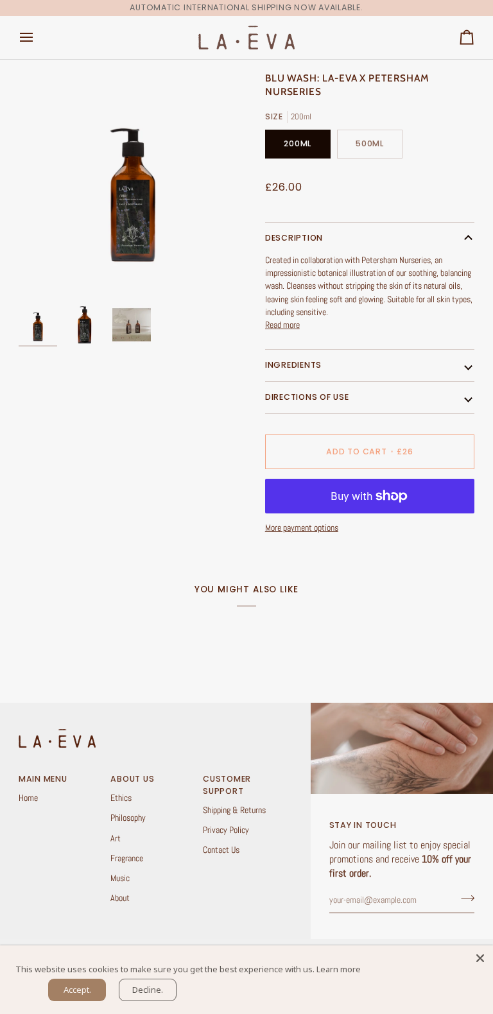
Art (115, 838)
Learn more (338, 969)
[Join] (463, 898)
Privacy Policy (226, 830)
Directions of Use (307, 396)
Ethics (121, 798)
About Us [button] (132, 778)
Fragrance (126, 858)
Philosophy (128, 817)
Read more (282, 325)
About (120, 898)
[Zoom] (132, 185)
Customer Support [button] (227, 784)
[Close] (480, 958)
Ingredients (293, 364)
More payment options (301, 527)
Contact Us (221, 850)
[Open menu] (38, 37)
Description (294, 237)
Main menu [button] (43, 778)
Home (28, 798)
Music (120, 878)
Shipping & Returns (234, 810)
